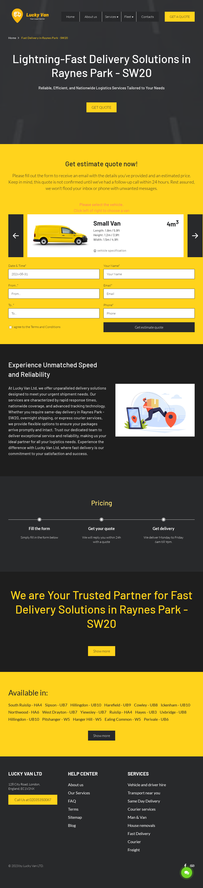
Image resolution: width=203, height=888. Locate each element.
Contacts (147, 17)
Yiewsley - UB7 (93, 712)
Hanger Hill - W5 (87, 719)
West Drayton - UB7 (59, 712)
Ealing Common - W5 (123, 719)
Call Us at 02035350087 (32, 800)
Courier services (142, 809)
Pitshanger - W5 (56, 719)
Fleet (127, 17)
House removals (141, 825)
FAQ (72, 801)
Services (110, 17)
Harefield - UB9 (117, 704)
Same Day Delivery (144, 801)
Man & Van (137, 817)
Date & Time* (17, 266)
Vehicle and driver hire (147, 784)
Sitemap (75, 817)
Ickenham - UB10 (175, 704)
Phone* (108, 305)
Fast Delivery (139, 833)
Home (70, 17)
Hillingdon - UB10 (85, 704)
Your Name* (111, 266)
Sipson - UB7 (56, 704)
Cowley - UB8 (146, 704)
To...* (11, 305)
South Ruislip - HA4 (25, 704)
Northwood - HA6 (23, 712)
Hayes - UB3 (146, 712)
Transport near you (144, 792)
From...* (13, 285)
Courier (134, 841)
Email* (107, 285)
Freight (134, 849)
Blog (72, 825)
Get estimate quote (149, 327)
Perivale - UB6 (156, 719)
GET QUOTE (101, 107)
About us (91, 17)
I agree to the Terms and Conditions (36, 327)
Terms (73, 809)
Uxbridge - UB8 (173, 712)
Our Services (79, 792)
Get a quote (180, 17)
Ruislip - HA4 (120, 712)
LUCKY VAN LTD (25, 773)
